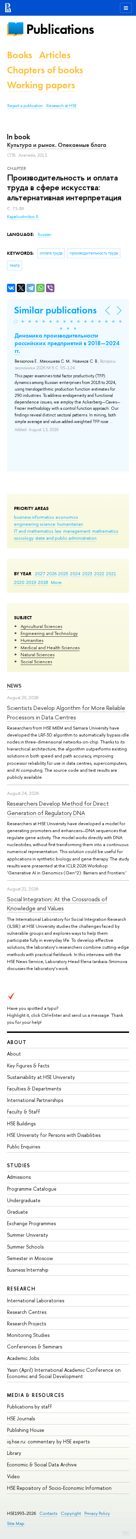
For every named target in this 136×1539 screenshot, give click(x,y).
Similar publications (55, 310)
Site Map (15, 1523)
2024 (75, 573)
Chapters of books (45, 70)
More (56, 582)
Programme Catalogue (31, 1188)
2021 (111, 573)
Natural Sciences (37, 654)
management (76, 531)
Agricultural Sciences (41, 626)
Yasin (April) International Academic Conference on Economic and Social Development (64, 1373)
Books (19, 55)
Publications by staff (29, 1406)
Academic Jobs (23, 1358)
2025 (63, 573)
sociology (23, 538)
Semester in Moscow (30, 1258)
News (14, 685)
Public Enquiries (23, 1146)
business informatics (34, 517)
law (58, 531)
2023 (87, 573)
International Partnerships (35, 1100)
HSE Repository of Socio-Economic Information (59, 1488)
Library (14, 1453)
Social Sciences (36, 661)
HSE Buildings (21, 1123)
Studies (18, 1165)
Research (21, 1288)
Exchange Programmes (31, 1223)
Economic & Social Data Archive (42, 1464)
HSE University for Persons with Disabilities (53, 1135)
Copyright (71, 1513)
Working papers (41, 85)
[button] (15, 321)
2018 (43, 582)
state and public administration (66, 538)
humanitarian (70, 524)
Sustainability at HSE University (41, 1077)
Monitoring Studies (28, 1335)
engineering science (34, 524)
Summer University (27, 1234)
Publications (60, 29)
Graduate (17, 1211)
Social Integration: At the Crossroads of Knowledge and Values (57, 903)
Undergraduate (23, 1200)
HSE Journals (21, 1418)
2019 (31, 582)
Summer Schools (25, 1246)
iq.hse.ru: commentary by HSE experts (48, 1441)
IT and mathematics (33, 531)
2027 (40, 573)
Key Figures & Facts (28, 1065)
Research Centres (26, 1312)
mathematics (105, 531)
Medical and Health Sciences (50, 647)
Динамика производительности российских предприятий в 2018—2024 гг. (67, 343)
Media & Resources (36, 1395)
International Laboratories (35, 1300)
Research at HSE (61, 106)
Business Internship (27, 1269)
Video (13, 1476)
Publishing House (25, 1430)
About (17, 1042)
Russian (44, 234)
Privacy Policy (97, 1513)
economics (66, 517)
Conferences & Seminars (34, 1346)
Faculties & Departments (34, 1088)
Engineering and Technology (49, 633)
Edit (126, 1532)
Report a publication (25, 106)
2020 (19, 582)
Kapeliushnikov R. (23, 217)
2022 (99, 573)
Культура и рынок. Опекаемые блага (56, 145)
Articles (54, 55)
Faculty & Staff (23, 1111)
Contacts (48, 1513)
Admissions (19, 1177)
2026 (51, 573)
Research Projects (26, 1323)
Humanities (32, 640)
